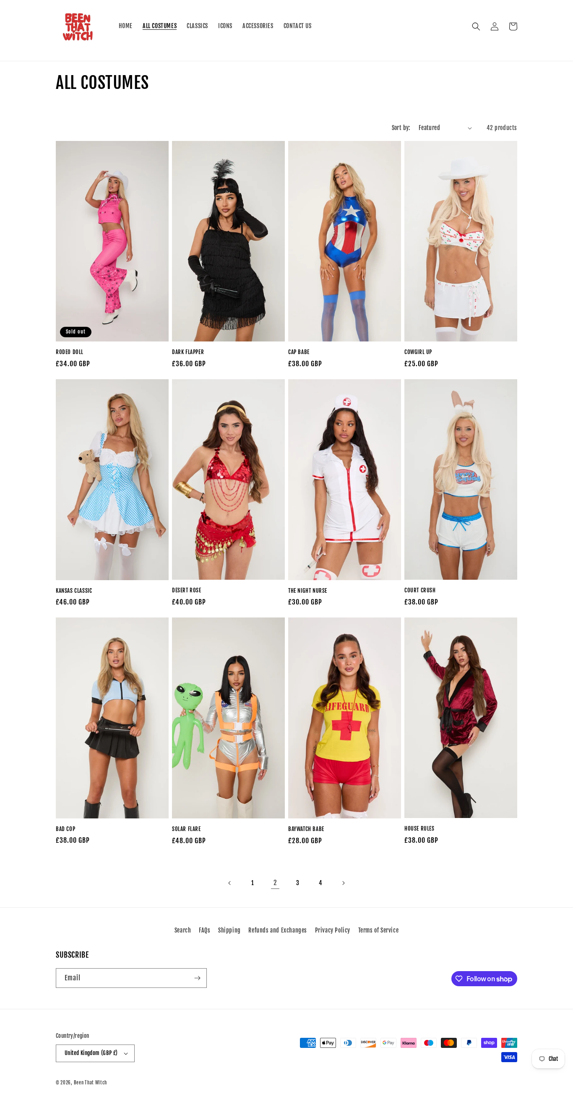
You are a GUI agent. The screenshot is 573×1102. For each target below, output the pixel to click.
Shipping (229, 930)
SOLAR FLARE (186, 829)
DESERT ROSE (186, 590)
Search (183, 930)
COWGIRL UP (418, 352)
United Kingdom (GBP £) (91, 1053)
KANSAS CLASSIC (74, 590)
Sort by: (401, 127)
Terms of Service (378, 930)
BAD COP (65, 829)
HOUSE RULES (419, 828)
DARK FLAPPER (188, 352)
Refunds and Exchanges (277, 930)
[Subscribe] (197, 978)
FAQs (204, 930)
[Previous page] (230, 883)
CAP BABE (299, 352)
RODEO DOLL (69, 352)
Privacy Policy (332, 930)
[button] (476, 26)
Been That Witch (90, 1083)
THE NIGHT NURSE (307, 590)
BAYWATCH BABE (306, 829)
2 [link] (275, 882)
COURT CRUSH (420, 590)
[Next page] (343, 883)
